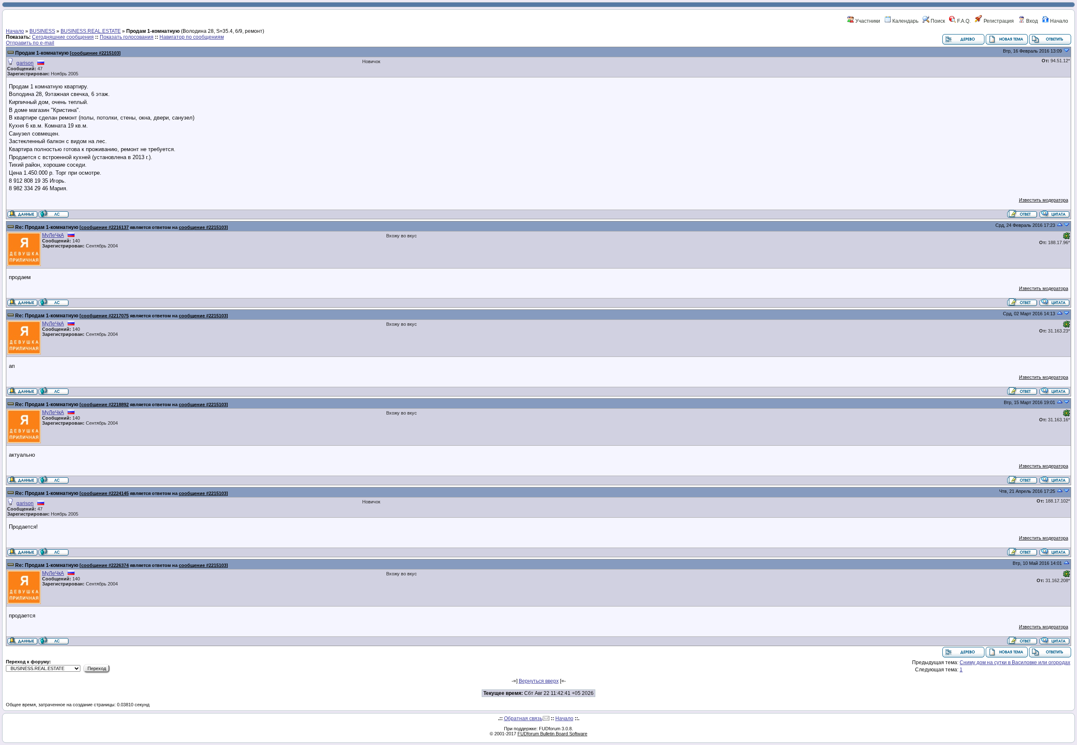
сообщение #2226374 (105, 565)
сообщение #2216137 (105, 227)
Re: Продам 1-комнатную (46, 227)
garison (25, 63)
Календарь (904, 21)
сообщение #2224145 (105, 493)
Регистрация (998, 21)
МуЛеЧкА (53, 235)
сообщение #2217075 (105, 315)
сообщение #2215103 (95, 53)
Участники (867, 21)
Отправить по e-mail (30, 43)
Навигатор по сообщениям (191, 37)
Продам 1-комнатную (42, 53)
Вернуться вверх (539, 681)
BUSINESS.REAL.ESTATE (91, 31)
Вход (1031, 21)
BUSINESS (42, 31)
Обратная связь (523, 718)
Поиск (937, 21)
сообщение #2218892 (105, 404)
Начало (1058, 21)
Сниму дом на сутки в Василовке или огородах (1015, 662)
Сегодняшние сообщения (63, 37)
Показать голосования (127, 37)
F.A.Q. (963, 21)
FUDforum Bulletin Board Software (552, 733)
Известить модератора (1043, 199)
